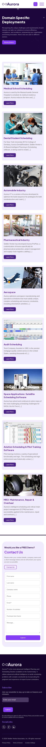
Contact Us (10, 567)
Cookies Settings (30, 743)
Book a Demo (9, 42)
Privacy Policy (6, 743)
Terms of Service (18, 743)
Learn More (10, 103)
